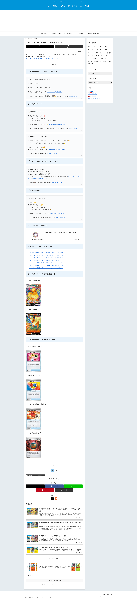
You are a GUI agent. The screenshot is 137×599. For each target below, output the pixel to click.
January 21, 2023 (52, 153)
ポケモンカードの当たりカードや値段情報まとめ (99, 62)
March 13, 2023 (72, 129)
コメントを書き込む (54, 580)
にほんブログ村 (92, 94)
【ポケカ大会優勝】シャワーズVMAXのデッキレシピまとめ (46, 257)
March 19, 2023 (72, 96)
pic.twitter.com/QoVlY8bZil (54, 92)
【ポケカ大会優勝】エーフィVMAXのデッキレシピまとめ (45, 263)
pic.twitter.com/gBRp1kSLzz (57, 124)
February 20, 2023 (56, 182)
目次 (53, 64)
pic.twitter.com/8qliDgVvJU (57, 149)
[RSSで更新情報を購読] (56, 498)
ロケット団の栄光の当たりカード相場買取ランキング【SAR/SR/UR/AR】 (99, 54)
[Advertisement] (68, 21)
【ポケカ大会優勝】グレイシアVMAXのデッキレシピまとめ (46, 255)
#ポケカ (38, 112)
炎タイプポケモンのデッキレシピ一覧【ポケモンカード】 (42, 59)
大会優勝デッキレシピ (40, 475)
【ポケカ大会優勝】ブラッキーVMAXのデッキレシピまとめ (46, 268)
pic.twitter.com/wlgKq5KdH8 (56, 213)
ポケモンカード (30, 475)
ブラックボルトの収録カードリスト (98, 50)
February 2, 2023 (60, 217)
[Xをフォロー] (52, 498)
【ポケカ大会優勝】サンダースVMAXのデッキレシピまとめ (46, 260)
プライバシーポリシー (107, 594)
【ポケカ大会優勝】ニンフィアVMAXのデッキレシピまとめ (46, 265)
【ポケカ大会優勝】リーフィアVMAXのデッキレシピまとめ (46, 252)
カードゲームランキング (94, 98)
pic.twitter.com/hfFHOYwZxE (39, 178)
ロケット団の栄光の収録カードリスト (99, 58)
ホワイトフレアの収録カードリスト (98, 46)
